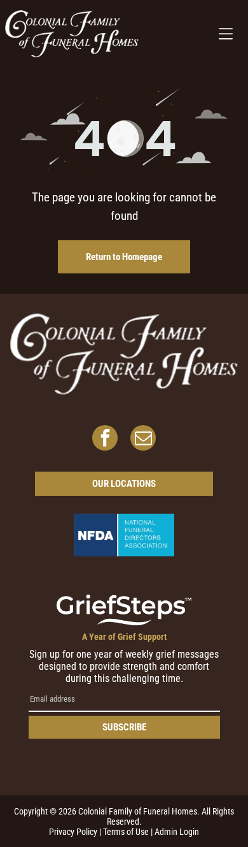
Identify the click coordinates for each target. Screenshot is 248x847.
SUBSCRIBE (124, 727)
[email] (143, 439)
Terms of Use (126, 832)
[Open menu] (226, 34)
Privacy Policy (73, 832)
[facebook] (105, 439)
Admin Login (177, 832)
